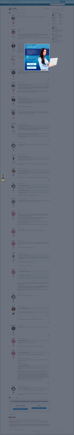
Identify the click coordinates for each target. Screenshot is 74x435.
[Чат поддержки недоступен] (3, 177)
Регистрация (31, 64)
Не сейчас (31, 67)
